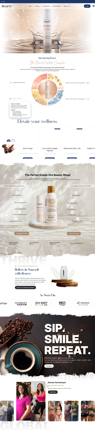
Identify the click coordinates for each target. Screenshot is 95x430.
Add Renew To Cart (21, 233)
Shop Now (49, 366)
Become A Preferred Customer (25, 287)
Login (87, 6)
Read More (53, 392)
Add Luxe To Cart (74, 233)
